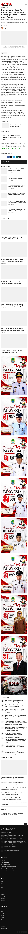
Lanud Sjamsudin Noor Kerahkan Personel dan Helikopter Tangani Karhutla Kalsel (16, 195)
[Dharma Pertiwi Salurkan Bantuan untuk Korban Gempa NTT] (4, 214)
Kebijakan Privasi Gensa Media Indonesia (10, 870)
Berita (2, 913)
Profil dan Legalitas (5, 862)
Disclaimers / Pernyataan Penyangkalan (9, 868)
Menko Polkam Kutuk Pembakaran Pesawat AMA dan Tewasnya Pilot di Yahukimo (14, 711)
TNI (12, 153)
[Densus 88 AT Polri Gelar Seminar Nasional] (5, 128)
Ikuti (24, 161)
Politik (2, 890)
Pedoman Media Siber (14, 1)
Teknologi (3, 900)
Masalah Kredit (4, 928)
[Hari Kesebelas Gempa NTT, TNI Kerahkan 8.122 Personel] (4, 173)
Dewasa (2, 894)
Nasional (4, 153)
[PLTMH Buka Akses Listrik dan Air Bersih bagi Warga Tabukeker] (4, 189)
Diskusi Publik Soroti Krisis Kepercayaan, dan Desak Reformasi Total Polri (14, 746)
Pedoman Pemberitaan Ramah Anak (8, 866)
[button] (19, 157)
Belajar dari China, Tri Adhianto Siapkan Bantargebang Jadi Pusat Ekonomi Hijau (15, 717)
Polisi (2, 883)
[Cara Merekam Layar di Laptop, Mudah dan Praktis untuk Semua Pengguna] (14, 774)
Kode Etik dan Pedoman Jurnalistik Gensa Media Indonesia (13, 873)
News (8, 153)
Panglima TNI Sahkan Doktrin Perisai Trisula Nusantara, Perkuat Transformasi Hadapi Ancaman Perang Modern (16, 723)
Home (2, 1)
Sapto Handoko (8, 28)
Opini (2, 887)
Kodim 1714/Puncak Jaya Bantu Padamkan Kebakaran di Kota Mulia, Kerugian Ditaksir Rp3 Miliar (14, 752)
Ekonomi (3, 896)
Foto (2, 909)
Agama (2, 919)
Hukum (2, 892)
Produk (2, 917)
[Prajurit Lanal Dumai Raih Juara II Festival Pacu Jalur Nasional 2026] (4, 181)
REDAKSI (6, 1)
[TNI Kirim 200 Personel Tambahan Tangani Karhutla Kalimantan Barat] (4, 206)
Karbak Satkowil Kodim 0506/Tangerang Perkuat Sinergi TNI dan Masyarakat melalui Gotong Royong (16, 729)
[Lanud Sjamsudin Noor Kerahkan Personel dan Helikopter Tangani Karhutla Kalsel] (4, 198)
